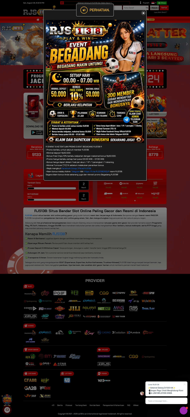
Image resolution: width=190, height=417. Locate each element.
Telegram (75, 171)
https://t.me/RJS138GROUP (96, 171)
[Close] (143, 13)
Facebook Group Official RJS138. (76, 168)
